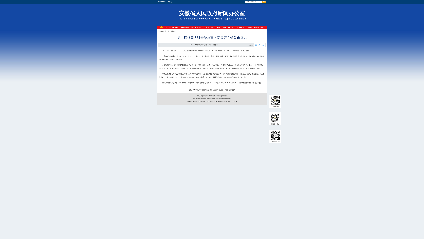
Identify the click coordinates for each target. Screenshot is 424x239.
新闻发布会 (173, 27)
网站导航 (224, 96)
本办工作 (209, 27)
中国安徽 (220, 90)
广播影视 (240, 27)
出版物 (249, 27)
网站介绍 (199, 96)
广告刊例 (205, 96)
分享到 (251, 45)
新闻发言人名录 (197, 27)
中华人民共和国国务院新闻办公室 (204, 90)
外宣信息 (231, 27)
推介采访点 (258, 27)
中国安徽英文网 (230, 90)
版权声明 (218, 96)
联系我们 (212, 96)
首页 (165, 27)
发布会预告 (184, 27)
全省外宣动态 (220, 27)
